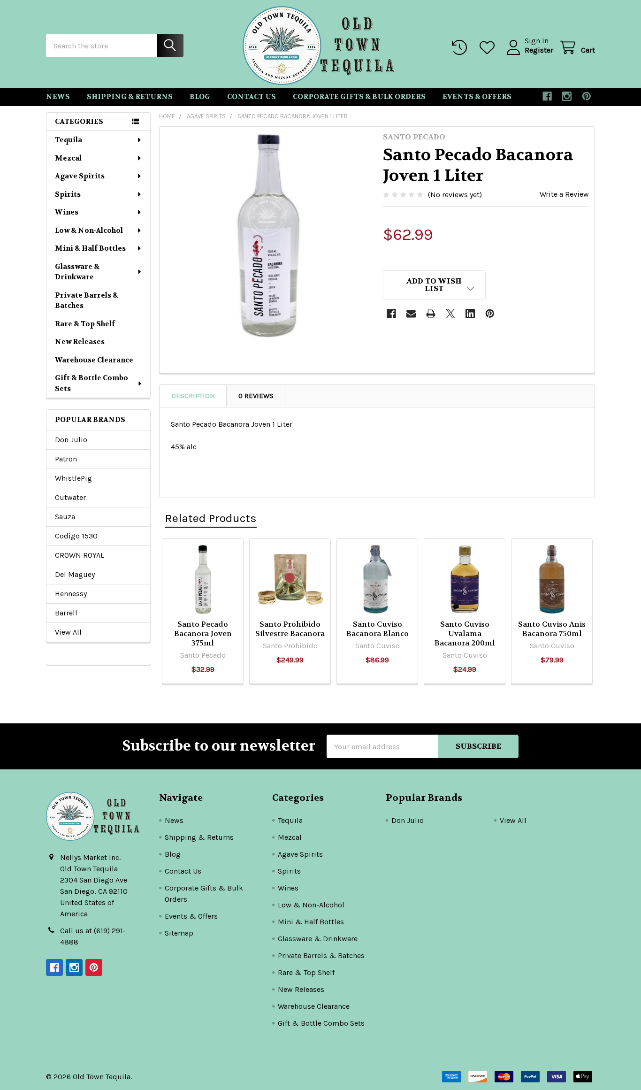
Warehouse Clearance (94, 360)
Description (193, 395)
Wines (66, 212)
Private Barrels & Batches (86, 301)
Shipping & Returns (130, 96)
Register (539, 50)
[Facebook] (547, 96)
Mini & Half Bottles (90, 248)
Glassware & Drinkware (77, 272)
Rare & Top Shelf (85, 324)
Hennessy (71, 593)
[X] (450, 313)
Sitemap (179, 933)
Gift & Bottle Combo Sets (91, 383)
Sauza (65, 516)
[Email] (411, 313)
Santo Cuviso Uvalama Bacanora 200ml (465, 633)
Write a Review (564, 194)
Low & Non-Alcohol (89, 230)
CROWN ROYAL (79, 555)
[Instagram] (566, 96)
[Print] (430, 313)
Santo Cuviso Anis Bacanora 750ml (552, 628)
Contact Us (251, 96)
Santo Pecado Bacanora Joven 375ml (203, 633)
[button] (434, 284)
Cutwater (70, 497)
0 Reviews (256, 395)
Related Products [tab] (211, 518)
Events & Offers (477, 96)
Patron (66, 458)
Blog (200, 96)
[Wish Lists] (489, 47)
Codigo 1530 (76, 535)
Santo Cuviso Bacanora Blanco (377, 628)
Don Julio (71, 439)
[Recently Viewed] (461, 47)
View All (68, 632)
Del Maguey (75, 574)
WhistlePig (73, 478)
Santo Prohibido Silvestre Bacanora (290, 628)
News (58, 96)
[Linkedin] (470, 313)
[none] (268, 235)
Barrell (66, 612)
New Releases (80, 341)
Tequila (68, 140)
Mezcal (68, 158)
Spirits (68, 194)
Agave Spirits (80, 176)
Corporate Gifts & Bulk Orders (359, 96)
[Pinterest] (586, 96)
